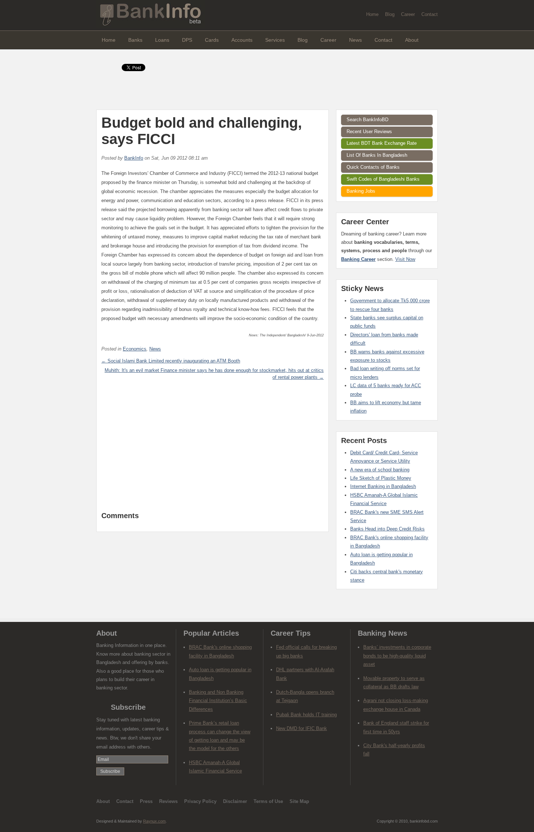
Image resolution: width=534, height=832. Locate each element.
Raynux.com (154, 821)
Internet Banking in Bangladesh (383, 486)
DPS (187, 40)
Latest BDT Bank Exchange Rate (382, 143)
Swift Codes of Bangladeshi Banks (383, 179)
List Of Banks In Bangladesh (377, 155)
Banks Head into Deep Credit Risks (387, 529)
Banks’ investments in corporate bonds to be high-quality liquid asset (397, 655)
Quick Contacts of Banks (373, 167)
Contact (429, 14)
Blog (390, 14)
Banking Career (358, 259)
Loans (162, 40)
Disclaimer (235, 801)
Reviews (168, 801)
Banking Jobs (361, 191)
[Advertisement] (212, 450)
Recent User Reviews (369, 131)
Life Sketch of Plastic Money (380, 478)
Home (372, 14)
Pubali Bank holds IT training (306, 714)
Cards (212, 40)
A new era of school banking (379, 469)
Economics (134, 349)
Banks (135, 40)
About (411, 40)
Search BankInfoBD (367, 119)
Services (275, 40)
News (355, 40)
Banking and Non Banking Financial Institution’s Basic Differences (218, 700)
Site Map (299, 801)
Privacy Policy (200, 801)
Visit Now (405, 259)
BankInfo (133, 158)
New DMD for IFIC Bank (301, 728)
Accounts (241, 40)
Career (408, 14)
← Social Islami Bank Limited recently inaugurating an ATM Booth (170, 361)
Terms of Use (268, 801)
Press (146, 801)
